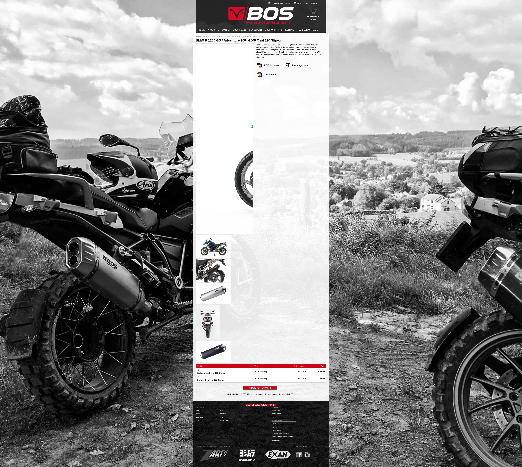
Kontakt (290, 30)
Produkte (213, 30)
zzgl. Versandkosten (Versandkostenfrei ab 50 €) (274, 394)
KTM (197, 420)
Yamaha (223, 417)
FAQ (280, 30)
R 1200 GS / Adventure (233, 36)
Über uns (270, 30)
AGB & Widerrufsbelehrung (282, 437)
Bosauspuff (200, 36)
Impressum (276, 440)
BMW (220, 36)
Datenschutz (277, 430)
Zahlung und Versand (280, 433)
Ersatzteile (224, 420)
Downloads (239, 30)
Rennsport (255, 30)
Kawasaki (199, 417)
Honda (198, 414)
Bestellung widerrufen (261, 405)
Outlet (226, 30)
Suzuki (222, 410)
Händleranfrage (308, 30)
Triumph (223, 414)
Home (201, 30)
